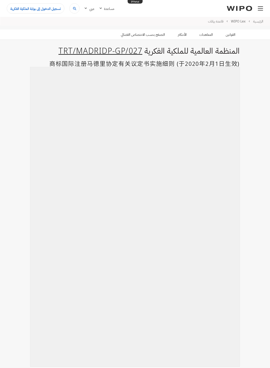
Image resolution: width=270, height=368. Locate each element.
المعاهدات (206, 34)
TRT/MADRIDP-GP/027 (100, 50)
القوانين (230, 34)
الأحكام (182, 34)
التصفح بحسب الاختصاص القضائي (143, 34)
